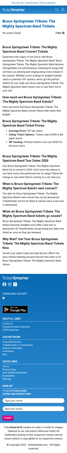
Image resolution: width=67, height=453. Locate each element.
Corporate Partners (12, 342)
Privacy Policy (9, 369)
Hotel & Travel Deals (12, 348)
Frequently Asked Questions (16, 327)
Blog (4, 354)
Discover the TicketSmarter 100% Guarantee (33, 3)
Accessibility (8, 376)
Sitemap (6, 379)
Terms (5, 366)
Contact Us (7, 323)
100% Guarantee (10, 330)
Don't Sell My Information (14, 372)
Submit (8, 418)
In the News (8, 351)
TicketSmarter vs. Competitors (17, 345)
